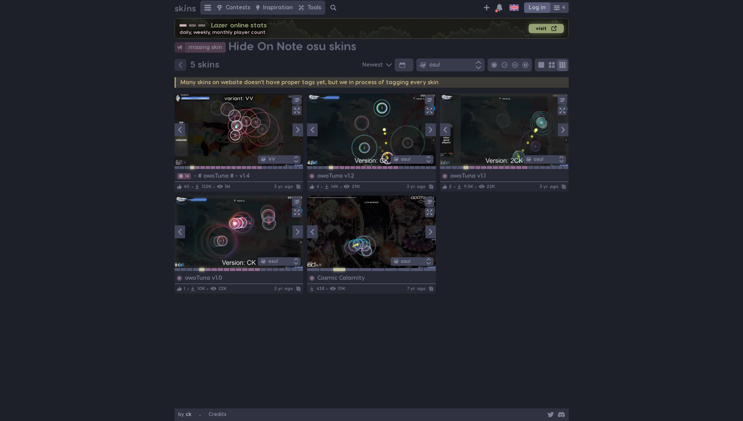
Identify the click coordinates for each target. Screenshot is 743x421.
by (185, 414)
